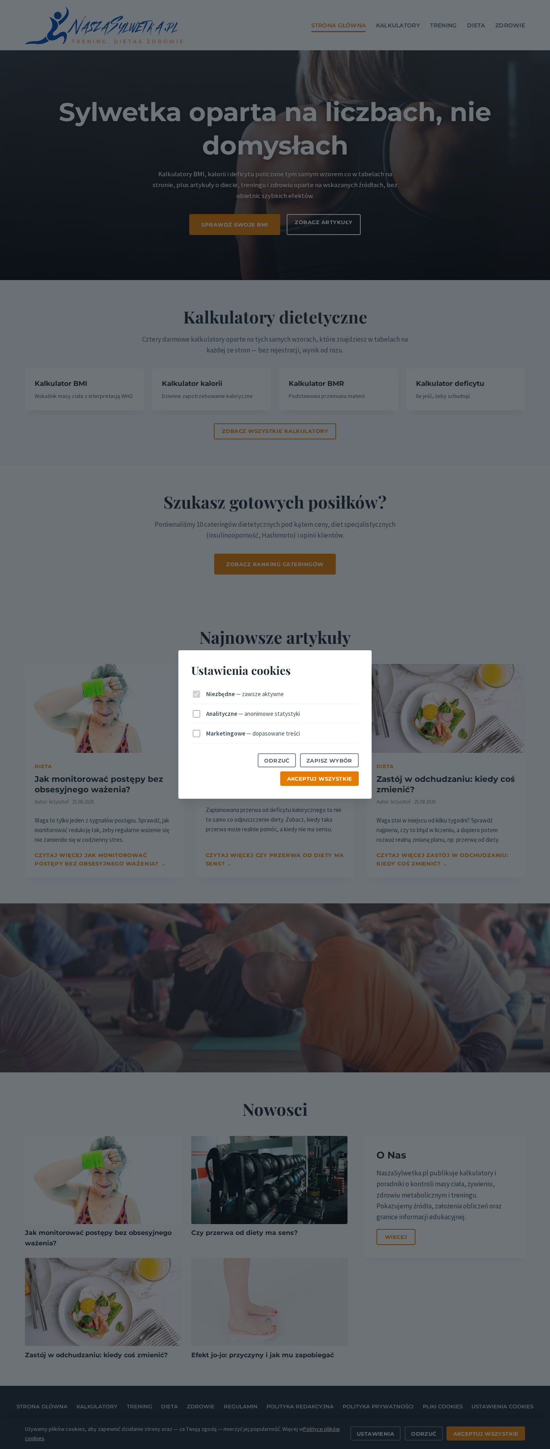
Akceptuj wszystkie (319, 778)
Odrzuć (276, 760)
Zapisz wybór (329, 760)
